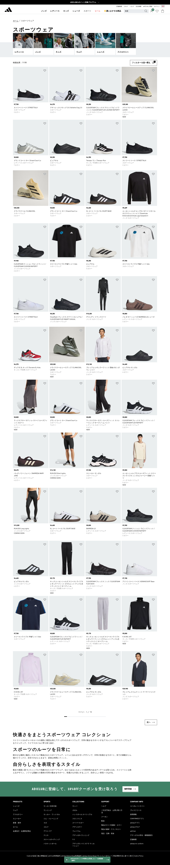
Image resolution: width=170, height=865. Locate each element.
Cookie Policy (138, 856)
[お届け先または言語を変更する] (163, 6)
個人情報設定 (42, 856)
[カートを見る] (162, 11)
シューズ (76, 11)
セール (97, 11)
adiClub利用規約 (54, 856)
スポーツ (87, 11)
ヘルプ (132, 6)
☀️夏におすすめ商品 (112, 11)
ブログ (126, 6)
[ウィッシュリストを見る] (157, 11)
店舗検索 (119, 6)
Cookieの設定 (31, 856)
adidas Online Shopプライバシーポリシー (97, 856)
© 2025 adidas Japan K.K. (85, 862)
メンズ (44, 11)
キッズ (66, 11)
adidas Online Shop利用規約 (71, 856)
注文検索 (138, 6)
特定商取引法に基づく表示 (123, 856)
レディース (55, 11)
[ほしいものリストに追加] (45, 71)
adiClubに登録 (147, 6)
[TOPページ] (8, 10)
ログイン (157, 6)
